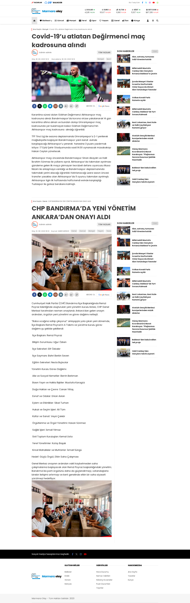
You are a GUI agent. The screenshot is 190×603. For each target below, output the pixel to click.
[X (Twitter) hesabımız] (146, 2)
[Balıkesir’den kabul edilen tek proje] (123, 173)
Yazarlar (131, 576)
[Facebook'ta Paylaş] (34, 106)
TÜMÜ (155, 51)
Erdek (67, 576)
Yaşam (105, 20)
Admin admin (45, 52)
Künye (137, 20)
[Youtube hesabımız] (154, 2)
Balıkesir (46, 20)
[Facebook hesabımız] (142, 2)
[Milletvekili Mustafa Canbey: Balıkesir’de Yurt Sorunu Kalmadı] (123, 114)
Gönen (68, 580)
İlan (126, 20)
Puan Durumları (103, 584)
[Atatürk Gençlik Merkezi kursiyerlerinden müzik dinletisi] (123, 141)
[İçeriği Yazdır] (61, 106)
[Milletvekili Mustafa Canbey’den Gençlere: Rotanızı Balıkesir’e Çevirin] (123, 73)
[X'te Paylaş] (39, 106)
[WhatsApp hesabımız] (157, 2)
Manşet (72, 20)
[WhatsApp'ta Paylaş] (45, 106)
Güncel (60, 20)
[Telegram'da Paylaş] (50, 106)
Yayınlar (99, 588)
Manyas (68, 584)
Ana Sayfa (132, 572)
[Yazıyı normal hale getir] (76, 106)
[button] (34, 20)
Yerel (84, 20)
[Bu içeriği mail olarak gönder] (55, 106)
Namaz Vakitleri (103, 576)
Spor (94, 20)
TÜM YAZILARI (104, 52)
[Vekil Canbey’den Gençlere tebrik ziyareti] (123, 184)
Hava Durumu (102, 572)
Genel (117, 20)
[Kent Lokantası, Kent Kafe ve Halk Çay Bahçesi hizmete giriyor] (123, 128)
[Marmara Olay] (47, 13)
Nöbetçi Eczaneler (104, 580)
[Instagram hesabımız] (150, 2)
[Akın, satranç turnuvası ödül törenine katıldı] (123, 62)
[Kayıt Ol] (148, 20)
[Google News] (104, 106)
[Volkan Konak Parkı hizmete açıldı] (123, 103)
